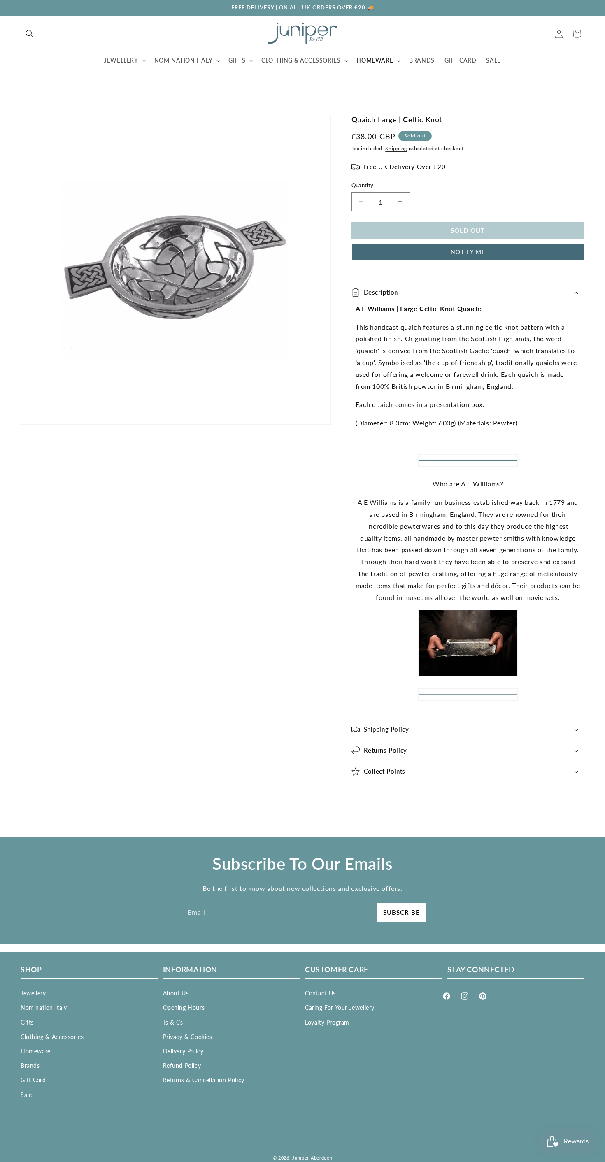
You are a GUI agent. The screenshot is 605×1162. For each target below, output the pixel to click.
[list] (176, 270)
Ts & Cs (173, 1021)
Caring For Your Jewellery (340, 1007)
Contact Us (320, 993)
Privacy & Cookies (187, 1036)
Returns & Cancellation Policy (203, 1079)
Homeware (36, 1051)
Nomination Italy (44, 1007)
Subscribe (401, 912)
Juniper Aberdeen (312, 1157)
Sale (26, 1094)
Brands (30, 1065)
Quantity (362, 185)
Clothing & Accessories (52, 1036)
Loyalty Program (327, 1021)
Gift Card (33, 1079)
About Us (176, 993)
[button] (30, 34)
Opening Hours (184, 1007)
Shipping (396, 148)
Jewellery (33, 993)
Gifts (27, 1021)
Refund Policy (182, 1065)
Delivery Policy (183, 1051)
